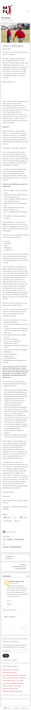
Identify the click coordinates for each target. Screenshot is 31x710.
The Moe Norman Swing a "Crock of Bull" (12, 680)
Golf (4, 539)
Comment (22, 628)
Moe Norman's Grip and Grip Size (10, 669)
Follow (6, 655)
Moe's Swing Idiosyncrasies (9, 672)
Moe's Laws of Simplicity (19, 678)
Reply (9, 604)
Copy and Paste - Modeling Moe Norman (12, 683)
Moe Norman (10, 539)
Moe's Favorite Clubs (7, 678)
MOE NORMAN (5, 18)
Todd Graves (13, 531)
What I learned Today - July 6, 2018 (11, 686)
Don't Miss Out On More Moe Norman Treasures (15, 640)
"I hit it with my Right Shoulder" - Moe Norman (14, 675)
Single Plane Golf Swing (16, 546)
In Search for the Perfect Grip (10, 688)
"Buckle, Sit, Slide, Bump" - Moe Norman (12, 691)
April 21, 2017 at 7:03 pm (12, 583)
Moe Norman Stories (19, 539)
